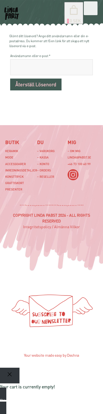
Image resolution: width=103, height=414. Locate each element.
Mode (9, 157)
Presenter (13, 189)
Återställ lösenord (35, 84)
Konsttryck (14, 176)
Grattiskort (14, 183)
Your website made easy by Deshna (51, 355)
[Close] (10, 375)
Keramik (11, 151)
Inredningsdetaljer (21, 170)
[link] (73, 13)
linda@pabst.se (79, 157)
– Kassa (43, 157)
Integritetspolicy (37, 226)
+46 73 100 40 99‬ (79, 164)
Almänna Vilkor (67, 226)
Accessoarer (15, 164)
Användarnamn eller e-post (39, 55)
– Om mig (74, 151)
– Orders (44, 170)
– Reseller (45, 176)
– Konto (43, 164)
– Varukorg (46, 151)
